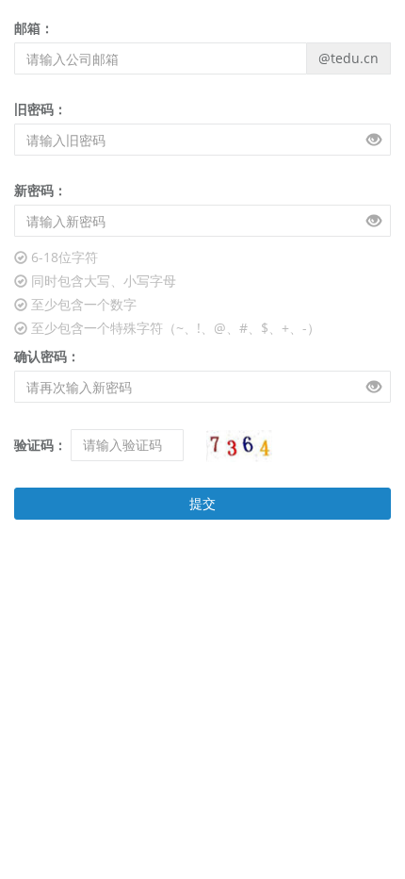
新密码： (40, 190)
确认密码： (47, 356)
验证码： (40, 445)
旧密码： (40, 109)
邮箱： (34, 28)
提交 (202, 503)
